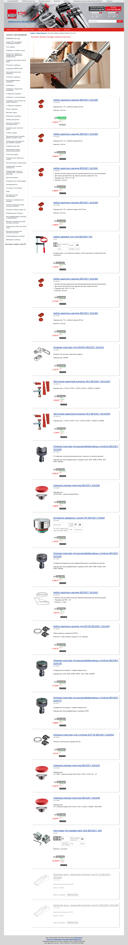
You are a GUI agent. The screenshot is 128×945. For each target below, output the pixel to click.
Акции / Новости (55, 29)
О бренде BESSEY (13, 1)
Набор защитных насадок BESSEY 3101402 (75, 592)
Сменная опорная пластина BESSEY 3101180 (76, 485)
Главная (32, 33)
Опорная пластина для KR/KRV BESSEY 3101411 (78, 347)
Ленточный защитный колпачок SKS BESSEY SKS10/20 (81, 381)
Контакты (66, 1)
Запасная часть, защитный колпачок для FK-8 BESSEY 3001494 (85, 905)
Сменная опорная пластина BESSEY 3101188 (76, 798)
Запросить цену (73, 895)
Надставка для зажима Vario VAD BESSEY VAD (77, 830)
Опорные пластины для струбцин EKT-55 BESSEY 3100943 (83, 735)
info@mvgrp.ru (78, 937)
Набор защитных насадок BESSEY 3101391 (75, 168)
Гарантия (109, 1)
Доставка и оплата (44, 1)
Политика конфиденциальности (71, 939)
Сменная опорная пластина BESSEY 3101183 (76, 765)
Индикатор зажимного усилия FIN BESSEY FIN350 (79, 518)
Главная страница (12, 29)
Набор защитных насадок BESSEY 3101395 (75, 100)
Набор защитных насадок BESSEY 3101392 (75, 279)
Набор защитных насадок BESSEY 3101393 (75, 134)
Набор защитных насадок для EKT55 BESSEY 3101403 (81, 626)
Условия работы (57, 939)
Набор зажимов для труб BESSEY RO (72, 236)
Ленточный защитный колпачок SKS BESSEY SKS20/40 (81, 414)
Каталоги (57, 1)
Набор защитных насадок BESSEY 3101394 (75, 313)
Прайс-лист (42, 29)
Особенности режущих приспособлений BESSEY (88, 1)
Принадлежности (41, 33)
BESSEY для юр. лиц (28, 1)
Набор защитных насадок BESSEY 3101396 (75, 202)
